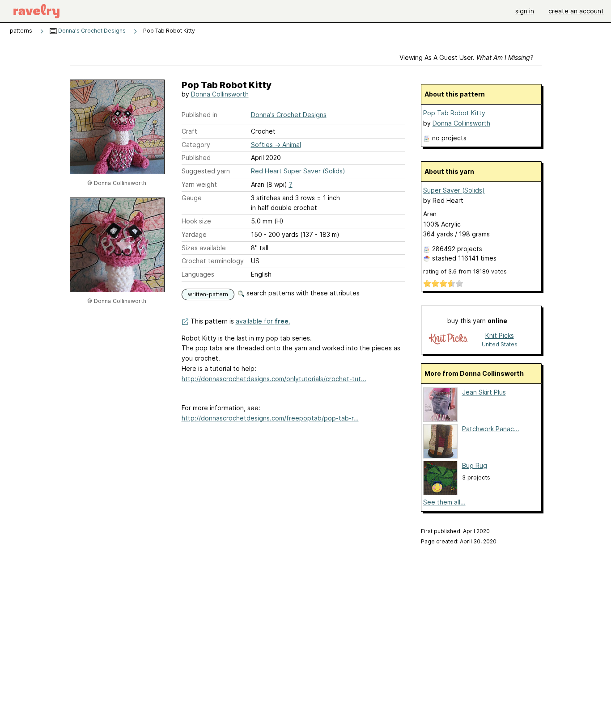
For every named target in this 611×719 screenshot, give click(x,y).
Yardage (194, 234)
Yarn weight (199, 184)
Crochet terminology (213, 261)
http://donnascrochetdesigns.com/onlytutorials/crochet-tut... (274, 379)
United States (500, 344)
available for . (263, 321)
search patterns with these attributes (302, 293)
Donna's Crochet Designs (91, 30)
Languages (198, 274)
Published (196, 157)
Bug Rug (474, 465)
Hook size (196, 221)
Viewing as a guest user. (466, 57)
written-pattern (208, 294)
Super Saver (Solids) (454, 190)
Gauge (192, 198)
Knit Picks (499, 335)
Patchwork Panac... (490, 429)
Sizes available (204, 248)
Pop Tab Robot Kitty (454, 113)
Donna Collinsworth (220, 94)
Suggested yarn (206, 171)
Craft (189, 131)
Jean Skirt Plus (484, 392)
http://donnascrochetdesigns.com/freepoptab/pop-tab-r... (270, 418)
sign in (524, 11)
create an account (576, 11)
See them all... (444, 502)
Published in (199, 114)
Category (196, 144)
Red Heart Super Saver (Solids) (298, 171)
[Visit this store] (448, 339)
